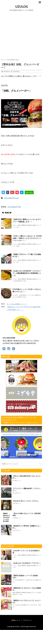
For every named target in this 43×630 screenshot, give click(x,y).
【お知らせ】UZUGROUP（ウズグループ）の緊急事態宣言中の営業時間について (27, 273)
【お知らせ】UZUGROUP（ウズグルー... (27, 563)
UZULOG (21, 6)
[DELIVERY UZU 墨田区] (21, 412)
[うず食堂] (21, 398)
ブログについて (27, 620)
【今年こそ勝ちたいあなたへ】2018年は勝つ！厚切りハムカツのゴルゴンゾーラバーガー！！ (27, 238)
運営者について (15, 620)
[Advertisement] (21, 34)
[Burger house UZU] (21, 385)
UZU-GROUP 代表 (14, 207)
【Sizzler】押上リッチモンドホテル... (26, 501)
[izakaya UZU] (21, 371)
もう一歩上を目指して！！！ (17, 304)
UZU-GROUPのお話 (11, 198)
